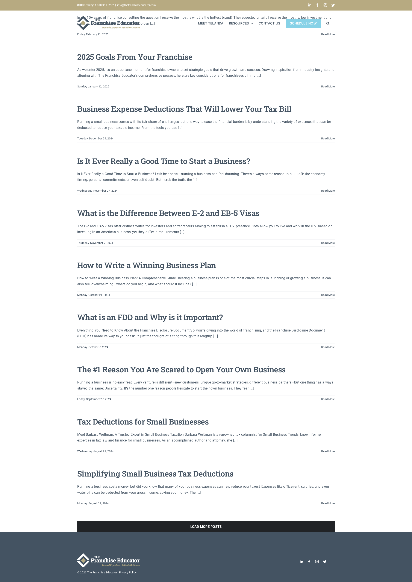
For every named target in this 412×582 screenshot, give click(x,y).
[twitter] (324, 561)
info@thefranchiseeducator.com (136, 5)
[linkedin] (301, 561)
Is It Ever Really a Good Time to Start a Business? (163, 161)
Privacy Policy (127, 572)
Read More (328, 86)
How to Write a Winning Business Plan (146, 265)
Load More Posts (206, 527)
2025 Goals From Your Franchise (134, 57)
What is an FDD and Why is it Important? (150, 317)
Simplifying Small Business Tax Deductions (155, 473)
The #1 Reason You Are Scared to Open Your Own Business (181, 369)
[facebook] (309, 561)
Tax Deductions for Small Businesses (143, 421)
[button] (327, 23)
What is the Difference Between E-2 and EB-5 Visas (168, 213)
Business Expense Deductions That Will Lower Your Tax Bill (184, 109)
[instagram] (317, 561)
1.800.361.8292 (95, 5)
